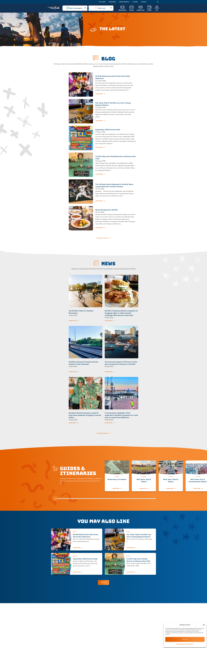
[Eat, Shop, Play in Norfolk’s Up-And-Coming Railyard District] (103, 111)
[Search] (158, 2)
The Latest (102, 2)
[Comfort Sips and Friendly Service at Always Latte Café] (103, 165)
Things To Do (140, 10)
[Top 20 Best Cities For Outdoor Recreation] (85, 299)
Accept (185, 639)
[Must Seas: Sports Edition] (144, 475)
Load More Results (102, 238)
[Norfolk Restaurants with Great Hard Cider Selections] (103, 84)
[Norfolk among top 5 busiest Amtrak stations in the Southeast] (85, 350)
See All (103, 582)
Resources (112, 2)
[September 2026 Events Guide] (103, 138)
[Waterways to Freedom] (117, 475)
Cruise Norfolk (124, 2)
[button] (204, 625)
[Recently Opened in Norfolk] (103, 218)
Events (149, 10)
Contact (143, 2)
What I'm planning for (75, 8)
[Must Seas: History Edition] (171, 475)
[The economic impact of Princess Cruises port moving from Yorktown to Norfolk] (121, 350)
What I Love (101, 8)
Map (157, 10)
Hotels (131, 10)
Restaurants (122, 10)
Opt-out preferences (181, 644)
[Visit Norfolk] (54, 8)
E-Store (135, 2)
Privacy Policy (190, 644)
